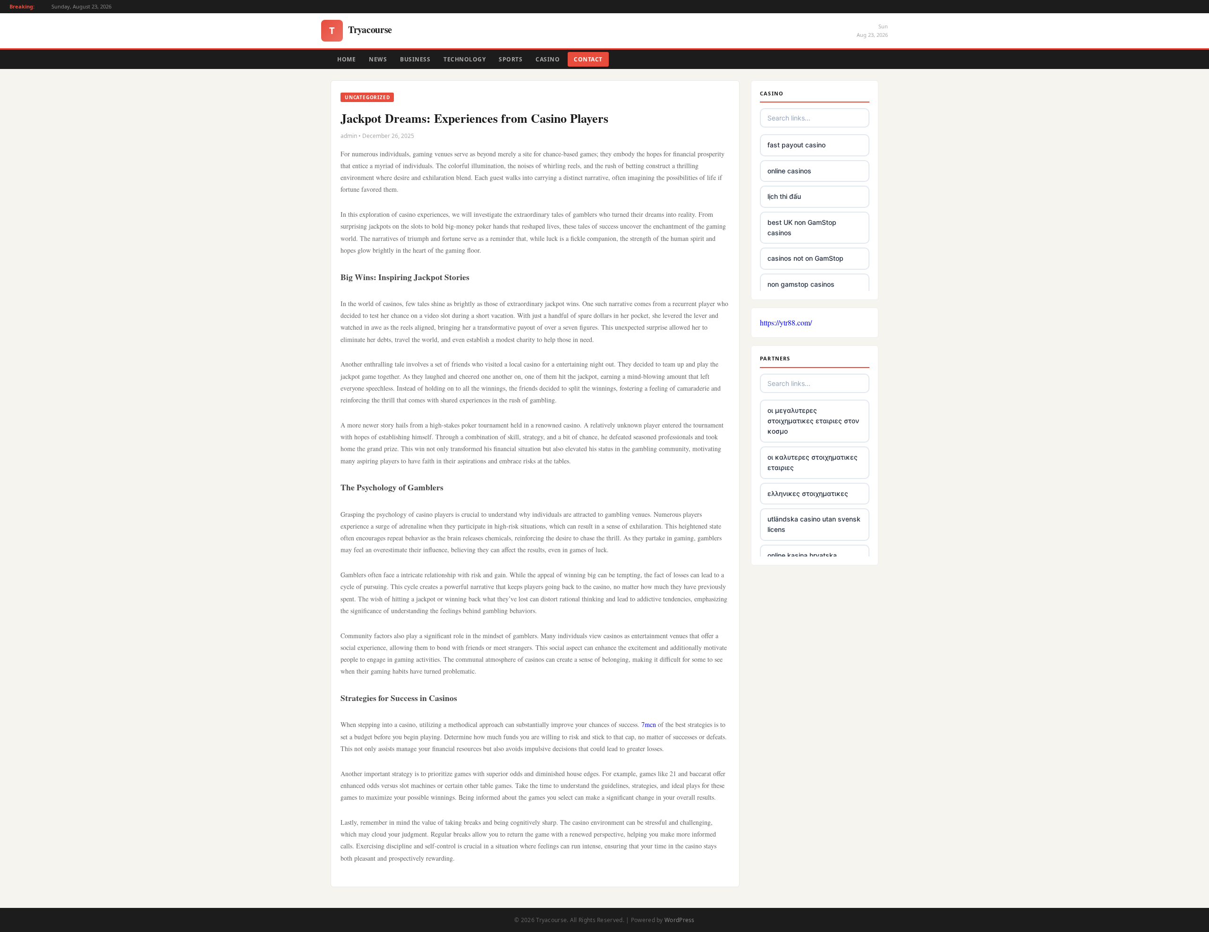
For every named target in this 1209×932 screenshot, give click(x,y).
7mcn (648, 724)
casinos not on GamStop (805, 258)
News (378, 59)
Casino (548, 59)
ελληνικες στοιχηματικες (807, 493)
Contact (588, 59)
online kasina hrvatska (802, 555)
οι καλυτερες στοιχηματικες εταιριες (812, 462)
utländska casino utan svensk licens (813, 524)
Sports (510, 59)
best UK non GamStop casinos (801, 227)
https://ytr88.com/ (786, 322)
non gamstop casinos (800, 284)
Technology (464, 59)
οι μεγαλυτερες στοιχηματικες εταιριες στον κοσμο (813, 421)
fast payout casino (796, 145)
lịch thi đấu (784, 196)
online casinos (789, 171)
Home (346, 59)
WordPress (679, 920)
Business (415, 59)
